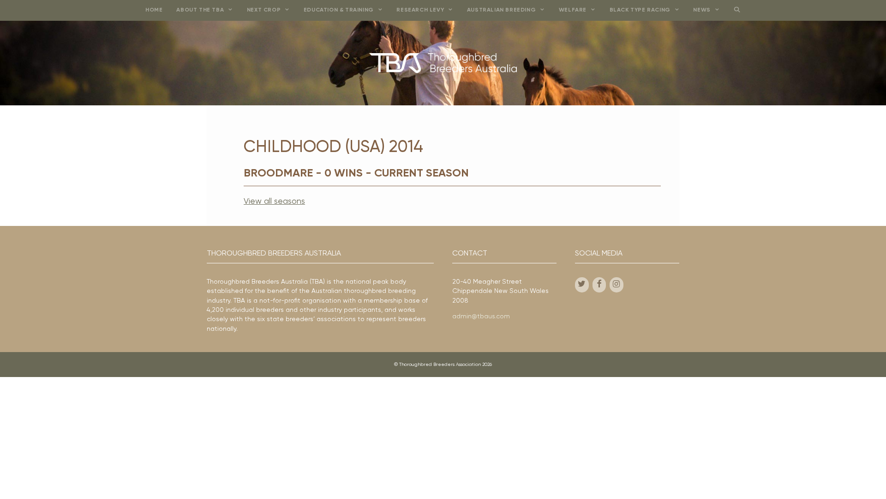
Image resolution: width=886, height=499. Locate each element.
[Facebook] (599, 284)
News (701, 10)
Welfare (573, 10)
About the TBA (200, 10)
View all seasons (274, 201)
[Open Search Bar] (736, 10)
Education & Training (339, 10)
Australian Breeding (501, 10)
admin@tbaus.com (481, 316)
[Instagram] (616, 284)
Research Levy (420, 10)
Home (153, 10)
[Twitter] (582, 284)
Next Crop (264, 10)
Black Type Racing (640, 10)
